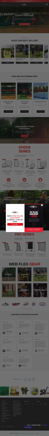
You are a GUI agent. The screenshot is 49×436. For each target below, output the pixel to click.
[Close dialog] (42, 205)
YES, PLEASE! (15, 224)
